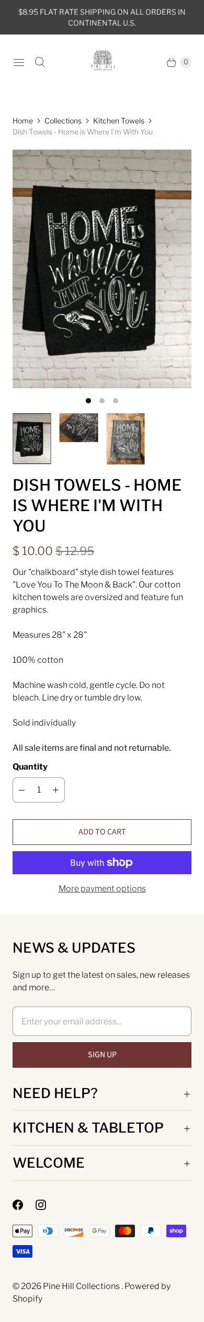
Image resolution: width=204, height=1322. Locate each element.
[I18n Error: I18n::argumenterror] (32, 438)
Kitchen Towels (118, 120)
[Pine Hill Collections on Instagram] (47, 1204)
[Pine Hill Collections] (102, 62)
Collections (63, 120)
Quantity (30, 767)
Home (23, 120)
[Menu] (18, 62)
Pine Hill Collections (82, 1286)
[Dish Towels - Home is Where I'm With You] (102, 269)
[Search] (39, 62)
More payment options (102, 889)
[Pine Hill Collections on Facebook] (24, 1204)
